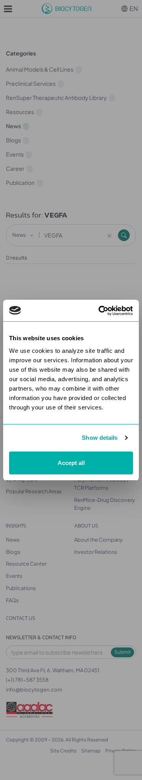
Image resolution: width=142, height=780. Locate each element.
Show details (100, 437)
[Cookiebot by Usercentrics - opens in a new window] (100, 311)
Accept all (71, 462)
